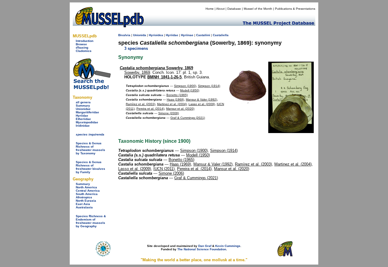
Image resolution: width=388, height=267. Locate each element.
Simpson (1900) (185, 85)
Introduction (84, 41)
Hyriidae (82, 115)
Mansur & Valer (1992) (201, 99)
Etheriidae (83, 119)
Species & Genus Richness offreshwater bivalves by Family (90, 167)
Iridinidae (83, 125)
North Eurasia (86, 200)
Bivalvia (124, 35)
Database (234, 8)
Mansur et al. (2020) (180, 108)
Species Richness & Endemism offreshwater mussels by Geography (91, 221)
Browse (81, 44)
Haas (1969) (175, 99)
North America (86, 187)
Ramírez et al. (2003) (140, 104)
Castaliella (221, 35)
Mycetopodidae (87, 122)
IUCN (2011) (164, 168)
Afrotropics (84, 197)
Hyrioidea (156, 35)
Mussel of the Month (258, 8)
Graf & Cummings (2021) (187, 117)
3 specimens (136, 48)
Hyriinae (187, 35)
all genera (83, 102)
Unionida (139, 35)
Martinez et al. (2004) (172, 104)
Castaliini (203, 35)
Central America (88, 190)
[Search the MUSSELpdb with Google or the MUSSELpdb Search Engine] (92, 88)
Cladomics (84, 51)
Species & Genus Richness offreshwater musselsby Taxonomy (90, 148)
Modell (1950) (189, 90)
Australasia (84, 207)
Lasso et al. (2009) (202, 104)
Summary (83, 105)
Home (210, 8)
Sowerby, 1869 (156, 68)
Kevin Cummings (227, 246)
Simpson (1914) (209, 85)
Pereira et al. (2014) (150, 108)
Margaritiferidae (87, 112)
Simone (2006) (168, 113)
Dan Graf (204, 246)
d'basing (82, 47)
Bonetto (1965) (177, 95)
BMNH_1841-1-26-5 (164, 77)
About (220, 8)
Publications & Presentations (295, 8)
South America (87, 194)
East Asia (83, 204)
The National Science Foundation (201, 249)
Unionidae (83, 109)
